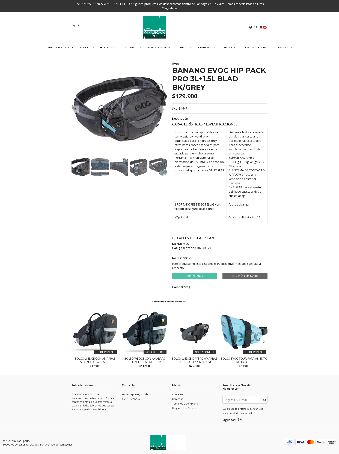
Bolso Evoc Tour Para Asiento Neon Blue (244, 360)
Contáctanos (195, 275)
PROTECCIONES (107, 47)
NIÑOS (183, 47)
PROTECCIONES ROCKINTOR (60, 47)
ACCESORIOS (130, 47)
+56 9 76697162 (131, 399)
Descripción (180, 119)
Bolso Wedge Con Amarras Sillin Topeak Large (95, 360)
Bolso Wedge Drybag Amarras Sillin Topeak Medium (194, 360)
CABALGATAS (282, 47)
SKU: (175, 108)
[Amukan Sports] (169, 27)
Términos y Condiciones (186, 403)
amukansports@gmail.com (137, 394)
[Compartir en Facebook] (190, 287)
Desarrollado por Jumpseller (56, 444)
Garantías (177, 399)
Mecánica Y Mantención (158, 47)
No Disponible (181, 258)
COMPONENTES (228, 47)
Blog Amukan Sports (184, 408)
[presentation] (75, 109)
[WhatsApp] (79, 26)
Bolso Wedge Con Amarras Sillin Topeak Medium (144, 360)
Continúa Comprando (245, 275)
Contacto (177, 394)
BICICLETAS (85, 47)
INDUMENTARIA (203, 47)
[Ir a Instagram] (73, 26)
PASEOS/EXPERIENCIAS (255, 47)
